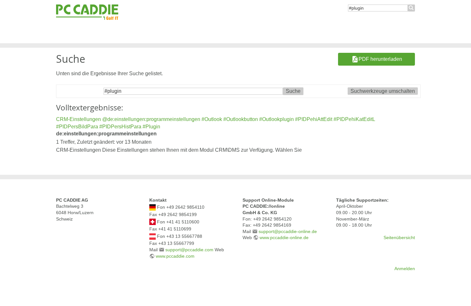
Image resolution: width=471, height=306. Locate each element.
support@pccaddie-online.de (288, 231)
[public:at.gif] (152, 235)
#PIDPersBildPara (77, 126)
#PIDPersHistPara (120, 126)
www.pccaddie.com (175, 256)
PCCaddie (87, 12)
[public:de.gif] (152, 207)
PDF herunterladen (380, 59)
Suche (411, 8)
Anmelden (404, 268)
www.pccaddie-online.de (284, 237)
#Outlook (212, 119)
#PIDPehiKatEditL (354, 119)
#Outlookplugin (276, 119)
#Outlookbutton (240, 119)
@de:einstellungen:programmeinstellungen (151, 119)
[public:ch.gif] (152, 221)
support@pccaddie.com (189, 249)
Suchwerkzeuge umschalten (383, 91)
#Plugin (151, 126)
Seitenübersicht (399, 237)
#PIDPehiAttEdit (313, 119)
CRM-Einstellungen (78, 119)
